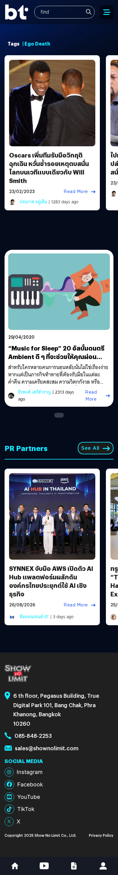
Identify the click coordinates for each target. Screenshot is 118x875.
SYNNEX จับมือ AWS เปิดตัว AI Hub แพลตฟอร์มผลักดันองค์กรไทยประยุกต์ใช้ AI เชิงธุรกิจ (51, 581)
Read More (76, 191)
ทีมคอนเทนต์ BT (34, 617)
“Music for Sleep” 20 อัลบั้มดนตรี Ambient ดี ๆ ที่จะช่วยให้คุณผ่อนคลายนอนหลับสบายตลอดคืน (56, 356)
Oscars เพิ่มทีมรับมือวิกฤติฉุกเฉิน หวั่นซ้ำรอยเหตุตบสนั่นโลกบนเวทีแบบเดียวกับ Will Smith (49, 168)
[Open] (106, 12)
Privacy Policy (101, 835)
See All (90, 448)
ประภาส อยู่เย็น (33, 202)
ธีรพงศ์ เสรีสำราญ (34, 392)
